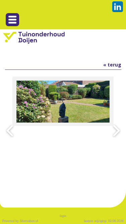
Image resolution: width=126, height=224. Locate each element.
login (63, 216)
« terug (112, 64)
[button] (12, 19)
